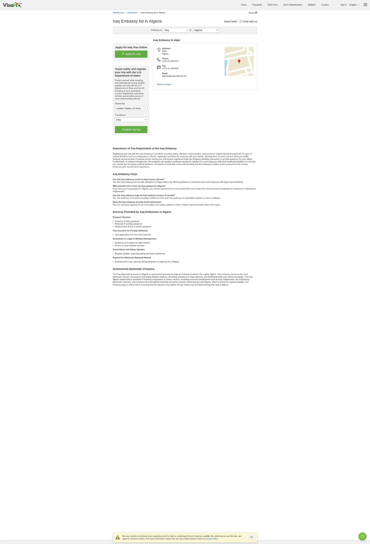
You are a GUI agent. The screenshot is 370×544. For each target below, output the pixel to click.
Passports (257, 4)
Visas (243, 4)
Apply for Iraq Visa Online (131, 47)
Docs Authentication (292, 4)
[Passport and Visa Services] (12, 5)
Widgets (312, 4)
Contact (325, 4)
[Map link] (239, 61)
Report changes (164, 84)
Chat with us (250, 21)
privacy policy (212, 539)
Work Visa (273, 4)
